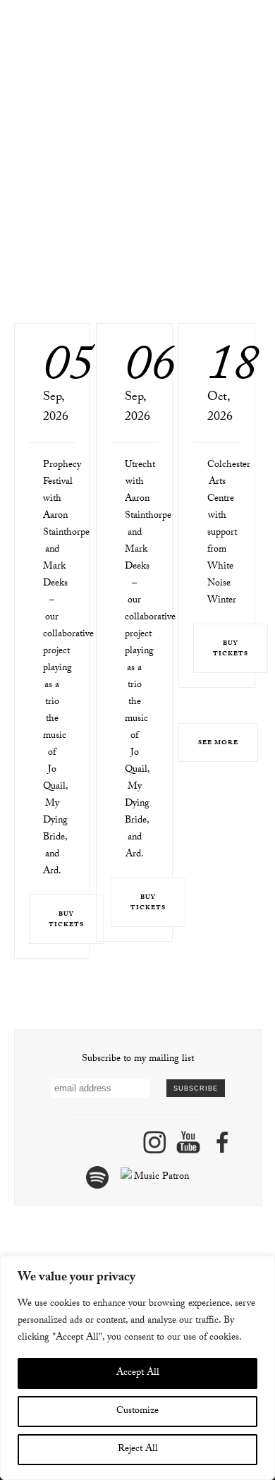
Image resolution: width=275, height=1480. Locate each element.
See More (218, 743)
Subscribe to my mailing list (138, 1059)
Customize (137, 1411)
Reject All (138, 1449)
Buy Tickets (66, 919)
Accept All (137, 1373)
